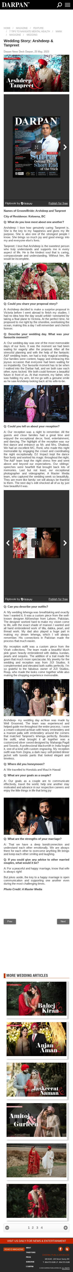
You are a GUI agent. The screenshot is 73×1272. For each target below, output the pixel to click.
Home (7, 28)
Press (28, 1257)
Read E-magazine (13, 1249)
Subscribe (30, 1262)
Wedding (32, 35)
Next (63, 921)
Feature (38, 28)
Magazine (22, 28)
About (28, 1248)
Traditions (30, 1252)
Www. (59, 31)
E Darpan (30, 1266)
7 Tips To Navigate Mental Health (29, 31)
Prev (9, 921)
